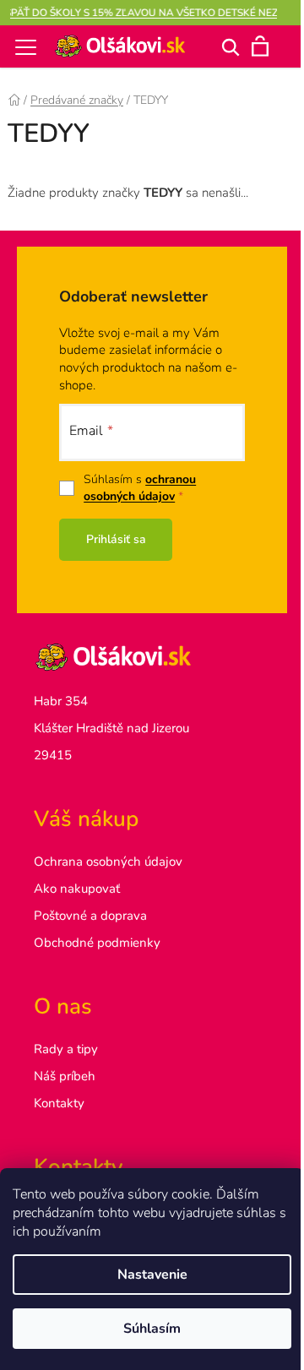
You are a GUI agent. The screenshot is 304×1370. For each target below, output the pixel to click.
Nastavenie (152, 1274)
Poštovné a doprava (90, 915)
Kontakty (59, 1103)
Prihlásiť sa (116, 539)
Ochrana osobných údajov (108, 861)
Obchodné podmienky (97, 942)
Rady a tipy (66, 1049)
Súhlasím (152, 1328)
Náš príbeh (64, 1076)
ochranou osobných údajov (140, 487)
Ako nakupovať (77, 888)
